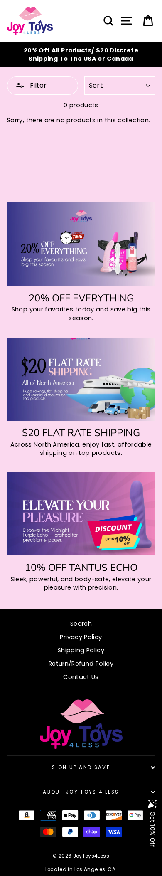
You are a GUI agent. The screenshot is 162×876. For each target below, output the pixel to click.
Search (81, 623)
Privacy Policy (81, 637)
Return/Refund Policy (81, 663)
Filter (37, 85)
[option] (81, 54)
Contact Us (81, 677)
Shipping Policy (81, 650)
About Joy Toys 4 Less (81, 792)
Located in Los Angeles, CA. (81, 869)
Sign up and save (81, 767)
